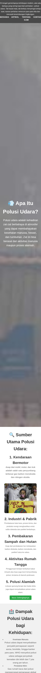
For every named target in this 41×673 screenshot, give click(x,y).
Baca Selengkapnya (20, 598)
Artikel (15, 17)
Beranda (4, 17)
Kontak (37, 17)
